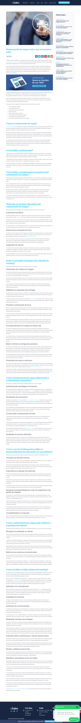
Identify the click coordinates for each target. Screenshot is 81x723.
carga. (39, 589)
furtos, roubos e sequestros (36, 366)
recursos (31, 390)
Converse (8, 688)
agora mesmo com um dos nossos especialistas (18, 688)
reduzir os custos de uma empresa (32, 400)
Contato (45, 2)
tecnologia (20, 400)
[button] (36, 56)
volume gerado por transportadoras (13, 61)
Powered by (53, 714)
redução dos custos (30, 428)
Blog (42, 2)
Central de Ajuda (52, 2)
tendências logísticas (17, 580)
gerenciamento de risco (31, 236)
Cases (38, 2)
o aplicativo (19, 217)
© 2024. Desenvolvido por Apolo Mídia (16, 718)
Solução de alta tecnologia (11, 126)
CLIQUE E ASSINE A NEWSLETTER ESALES (54, 721)
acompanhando (33, 298)
